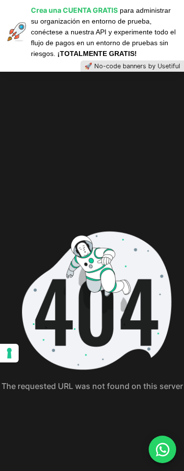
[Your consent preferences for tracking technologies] (9, 353)
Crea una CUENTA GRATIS (74, 10)
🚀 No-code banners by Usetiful (132, 66)
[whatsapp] (162, 449)
